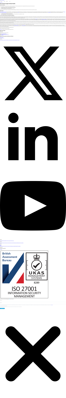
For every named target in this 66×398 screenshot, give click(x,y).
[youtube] (33, 238)
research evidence (23, 25)
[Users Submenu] (10, 1)
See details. (1, 249)
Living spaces (9, 240)
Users (9, 1)
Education (3, 240)
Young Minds (49, 12)
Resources (7, 1)
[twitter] (33, 106)
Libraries (1, 240)
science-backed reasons (16, 25)
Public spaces (12, 240)
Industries (1, 1)
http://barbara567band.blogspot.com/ (5, 34)
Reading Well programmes (44, 19)
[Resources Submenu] (8, 1)
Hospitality (5, 240)
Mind (18, 12)
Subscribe (1, 29)
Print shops (7, 240)
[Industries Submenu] (2, 1)
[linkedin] (33, 172)
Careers (1, 245)
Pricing (4, 1)
